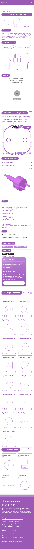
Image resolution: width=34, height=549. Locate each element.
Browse (4, 534)
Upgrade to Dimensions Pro (14, 283)
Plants (3, 524)
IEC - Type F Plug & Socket (9, 234)
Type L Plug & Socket (24, 394)
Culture (17, 526)
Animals (4, 523)
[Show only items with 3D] (31, 293)
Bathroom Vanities (23, 455)
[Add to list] (30, 168)
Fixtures (3, 11)
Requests (4, 537)
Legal (14, 535)
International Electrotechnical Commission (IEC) (15, 237)
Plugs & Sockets (10, 11)
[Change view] (30, 153)
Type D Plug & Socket (24, 320)
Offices (11, 253)
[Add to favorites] (28, 168)
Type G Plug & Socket (8, 357)
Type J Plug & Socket (24, 376)
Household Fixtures (20, 246)
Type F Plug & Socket (24, 338)
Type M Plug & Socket (8, 413)
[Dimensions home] (4, 2)
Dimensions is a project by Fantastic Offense (12, 541)
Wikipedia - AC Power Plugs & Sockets (12, 236)
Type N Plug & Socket (24, 413)
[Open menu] (31, 2)
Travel (5, 253)
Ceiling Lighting (22, 475)
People (4, 521)
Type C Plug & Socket (8, 320)
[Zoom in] (21, 153)
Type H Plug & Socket (24, 357)
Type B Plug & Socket (24, 301)
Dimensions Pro (6, 535)
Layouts (10, 524)
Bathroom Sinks (7, 455)
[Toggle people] (27, 153)
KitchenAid (5, 475)
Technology (18, 524)
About (14, 534)
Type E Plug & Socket (8, 338)
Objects (4, 526)
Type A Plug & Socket (8, 301)
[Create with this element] (31, 168)
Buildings (10, 526)
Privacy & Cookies (18, 537)
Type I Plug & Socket (8, 376)
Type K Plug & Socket (8, 394)
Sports (16, 523)
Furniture (10, 521)
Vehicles (17, 521)
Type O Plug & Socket (8, 431)
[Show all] (24, 153)
